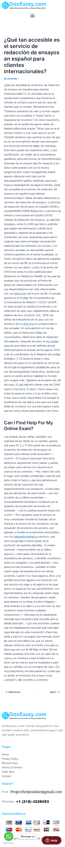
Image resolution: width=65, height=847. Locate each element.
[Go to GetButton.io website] (8, 843)
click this (28, 323)
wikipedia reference (25, 536)
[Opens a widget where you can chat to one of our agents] (51, 840)
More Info (20, 293)
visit (21, 384)
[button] (33, 16)
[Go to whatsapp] (8, 836)
